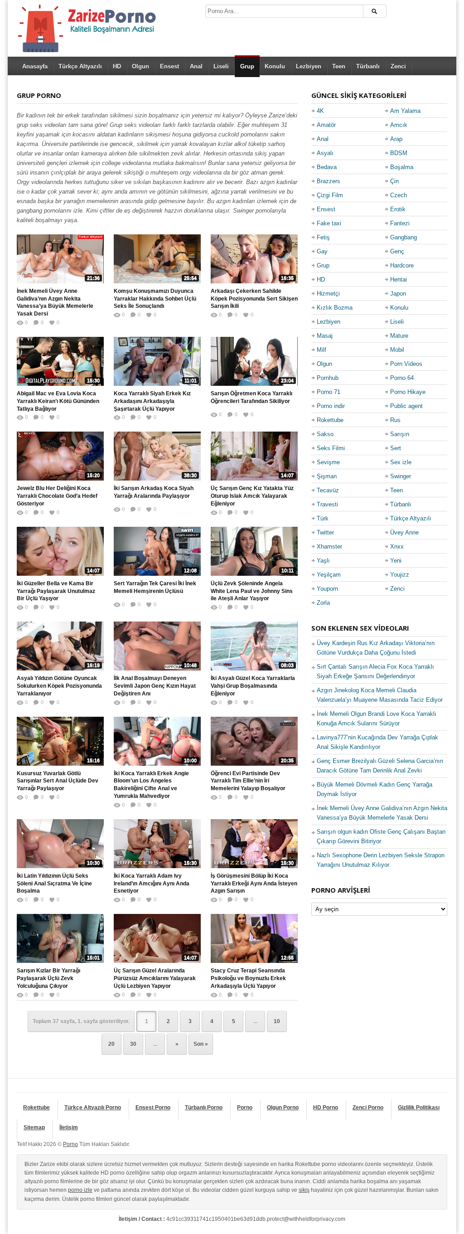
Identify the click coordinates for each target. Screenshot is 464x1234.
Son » (200, 1044)
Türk (323, 518)
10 (277, 1021)
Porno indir (331, 406)
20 (111, 1044)
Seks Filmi (331, 448)
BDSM (398, 153)
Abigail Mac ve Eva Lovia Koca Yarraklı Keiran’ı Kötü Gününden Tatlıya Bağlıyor (58, 401)
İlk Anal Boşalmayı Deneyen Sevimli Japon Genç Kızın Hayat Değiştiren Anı (155, 686)
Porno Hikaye (407, 392)
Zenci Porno (368, 1107)
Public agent (406, 406)
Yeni (395, 560)
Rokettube (330, 420)
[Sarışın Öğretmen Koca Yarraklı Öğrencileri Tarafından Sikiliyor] (254, 361)
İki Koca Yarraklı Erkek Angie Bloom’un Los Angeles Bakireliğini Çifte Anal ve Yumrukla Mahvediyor (151, 784)
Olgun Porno (283, 1107)
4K (320, 110)
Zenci (398, 66)
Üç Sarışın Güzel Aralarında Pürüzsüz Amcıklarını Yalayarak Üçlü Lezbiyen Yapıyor (155, 978)
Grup (247, 66)
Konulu (275, 66)
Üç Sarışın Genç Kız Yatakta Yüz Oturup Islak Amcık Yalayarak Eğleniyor (252, 496)
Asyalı (325, 153)
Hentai (398, 279)
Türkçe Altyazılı (80, 66)
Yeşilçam (329, 574)
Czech (398, 195)
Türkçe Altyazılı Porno (92, 1107)
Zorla (323, 602)
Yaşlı (323, 560)
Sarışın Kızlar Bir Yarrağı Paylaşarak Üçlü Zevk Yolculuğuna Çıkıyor (48, 978)
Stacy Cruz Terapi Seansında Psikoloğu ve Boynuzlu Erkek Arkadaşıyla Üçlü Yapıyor (248, 978)
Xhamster (329, 546)
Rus (395, 420)
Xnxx (397, 546)
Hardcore (402, 265)
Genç (397, 251)
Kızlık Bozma (335, 307)
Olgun (140, 66)
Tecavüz (328, 490)
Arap (396, 139)
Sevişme (328, 462)
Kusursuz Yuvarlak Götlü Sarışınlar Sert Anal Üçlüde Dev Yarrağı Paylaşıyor (57, 781)
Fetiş (323, 237)
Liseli (221, 66)
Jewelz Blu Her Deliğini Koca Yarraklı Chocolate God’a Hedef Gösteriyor (57, 496)
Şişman (327, 476)
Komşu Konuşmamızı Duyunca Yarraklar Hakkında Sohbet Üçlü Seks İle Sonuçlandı (155, 299)
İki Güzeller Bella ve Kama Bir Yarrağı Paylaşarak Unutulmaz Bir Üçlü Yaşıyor (56, 591)
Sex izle (400, 462)
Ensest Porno (152, 1107)
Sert (395, 448)
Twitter (325, 532)
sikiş (304, 1190)
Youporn (327, 588)
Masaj (325, 335)
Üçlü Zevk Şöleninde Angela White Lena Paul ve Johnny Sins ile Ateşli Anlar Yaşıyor (252, 591)
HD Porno (325, 1107)
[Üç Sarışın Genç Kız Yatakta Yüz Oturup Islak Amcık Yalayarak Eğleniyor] (254, 456)
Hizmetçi (328, 293)
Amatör (326, 124)
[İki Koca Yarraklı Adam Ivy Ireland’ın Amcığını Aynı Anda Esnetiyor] (157, 843)
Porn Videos (406, 363)
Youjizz (399, 574)
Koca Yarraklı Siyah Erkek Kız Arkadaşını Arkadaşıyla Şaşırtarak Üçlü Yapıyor (152, 401)
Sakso (325, 434)
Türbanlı (368, 66)
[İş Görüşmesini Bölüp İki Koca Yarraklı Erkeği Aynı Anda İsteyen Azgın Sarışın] (254, 843)
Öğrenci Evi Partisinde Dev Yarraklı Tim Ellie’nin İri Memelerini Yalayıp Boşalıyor (248, 781)
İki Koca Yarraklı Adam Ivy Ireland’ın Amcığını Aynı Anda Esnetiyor (151, 883)
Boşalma (401, 167)
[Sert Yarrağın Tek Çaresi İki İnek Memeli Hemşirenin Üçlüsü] (157, 551)
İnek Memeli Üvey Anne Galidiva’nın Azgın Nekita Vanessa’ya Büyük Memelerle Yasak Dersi (55, 302)
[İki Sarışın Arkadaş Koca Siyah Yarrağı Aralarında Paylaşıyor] (157, 456)
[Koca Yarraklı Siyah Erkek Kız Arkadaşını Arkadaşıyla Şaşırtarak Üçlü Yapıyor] (157, 361)
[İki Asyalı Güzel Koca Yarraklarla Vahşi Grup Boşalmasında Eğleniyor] (254, 646)
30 (133, 1044)
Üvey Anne (404, 532)
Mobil (397, 349)
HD (117, 66)
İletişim (68, 1127)
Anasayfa (35, 66)
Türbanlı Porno (203, 1107)
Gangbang (403, 237)
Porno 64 (402, 377)
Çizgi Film (330, 195)
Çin (394, 181)
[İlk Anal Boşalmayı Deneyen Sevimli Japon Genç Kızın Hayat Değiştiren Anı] (157, 646)
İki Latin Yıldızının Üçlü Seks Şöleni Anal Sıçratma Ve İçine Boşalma (54, 883)
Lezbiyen (308, 66)
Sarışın (399, 434)
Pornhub (327, 377)
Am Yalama (405, 110)
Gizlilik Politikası (419, 1107)
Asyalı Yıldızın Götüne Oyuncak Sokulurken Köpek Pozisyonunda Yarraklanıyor (59, 686)
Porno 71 (328, 392)
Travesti (327, 504)
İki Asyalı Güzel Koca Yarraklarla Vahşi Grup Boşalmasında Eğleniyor (253, 686)
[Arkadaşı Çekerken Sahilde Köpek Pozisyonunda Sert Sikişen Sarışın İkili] (254, 259)
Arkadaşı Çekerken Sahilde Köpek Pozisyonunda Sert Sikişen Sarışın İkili (254, 299)
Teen (338, 66)
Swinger (400, 476)
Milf (321, 349)
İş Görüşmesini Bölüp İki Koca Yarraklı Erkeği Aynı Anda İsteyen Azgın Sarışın (254, 883)
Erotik (398, 209)
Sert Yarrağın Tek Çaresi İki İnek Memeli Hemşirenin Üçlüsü (155, 587)
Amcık (398, 124)
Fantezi (400, 223)
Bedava (327, 167)
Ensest (169, 66)
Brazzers (328, 181)
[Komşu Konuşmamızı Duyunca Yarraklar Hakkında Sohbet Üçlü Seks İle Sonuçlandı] (157, 259)
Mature (399, 335)
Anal (196, 66)
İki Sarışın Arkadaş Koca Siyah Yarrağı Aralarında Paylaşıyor (153, 492)
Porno (244, 1107)
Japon (398, 293)
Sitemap (34, 1127)
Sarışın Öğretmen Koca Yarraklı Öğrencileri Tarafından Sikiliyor (251, 397)
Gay (322, 251)
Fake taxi (329, 223)
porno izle (80, 1190)
